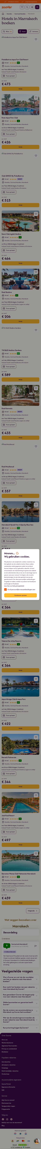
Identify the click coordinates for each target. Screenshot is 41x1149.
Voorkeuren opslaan (20, 595)
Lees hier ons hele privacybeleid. (14, 586)
